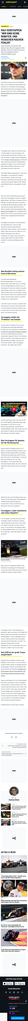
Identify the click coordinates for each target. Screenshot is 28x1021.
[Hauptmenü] (3, 2)
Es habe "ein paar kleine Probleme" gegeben (14, 331)
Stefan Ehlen (4, 56)
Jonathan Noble (5, 57)
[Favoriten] (25, 57)
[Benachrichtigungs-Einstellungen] (16, 737)
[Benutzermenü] (24, 2)
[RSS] (22, 992)
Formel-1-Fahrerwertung (12, 159)
